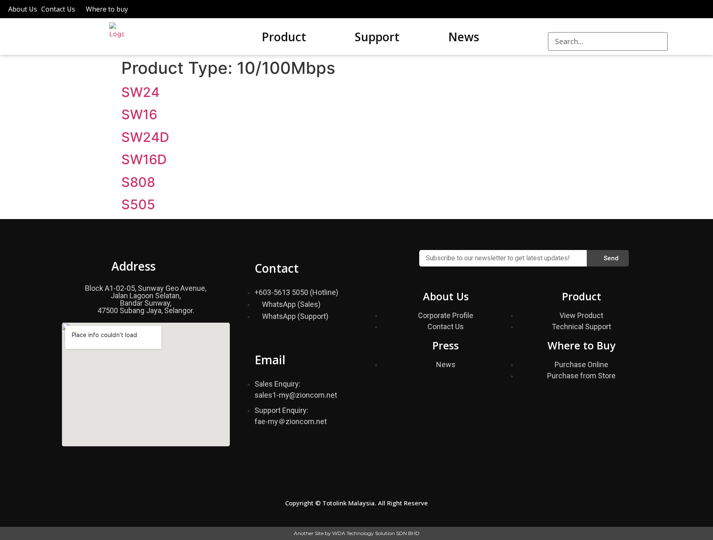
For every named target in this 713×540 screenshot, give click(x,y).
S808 (138, 182)
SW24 (140, 92)
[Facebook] (326, 477)
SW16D (144, 159)
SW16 (139, 114)
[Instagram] (356, 477)
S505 (138, 204)
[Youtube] (386, 477)
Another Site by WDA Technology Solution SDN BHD (357, 533)
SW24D (145, 137)
